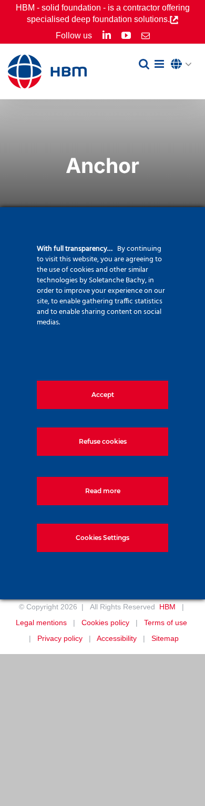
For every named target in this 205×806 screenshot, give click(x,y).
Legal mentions (41, 622)
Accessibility (117, 638)
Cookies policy (105, 622)
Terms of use (165, 622)
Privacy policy (60, 638)
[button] (184, 64)
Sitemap (165, 638)
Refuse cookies (103, 441)
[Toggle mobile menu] (160, 63)
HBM (167, 607)
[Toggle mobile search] (144, 63)
